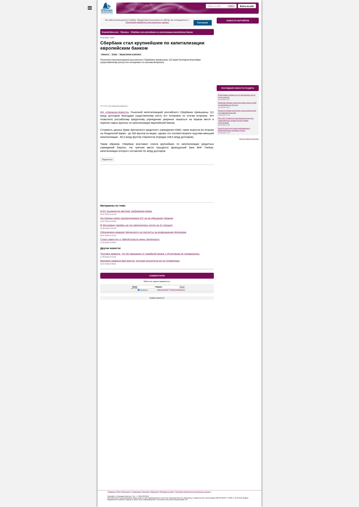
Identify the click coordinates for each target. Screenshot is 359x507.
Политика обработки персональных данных (192, 492)
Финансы (105, 54)
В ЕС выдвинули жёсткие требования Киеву (126, 211)
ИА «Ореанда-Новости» (118, 106)
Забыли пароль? (163, 290)
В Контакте (125, 492)
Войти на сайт (247, 6)
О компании (136, 492)
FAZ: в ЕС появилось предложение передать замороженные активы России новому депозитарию (236, 120)
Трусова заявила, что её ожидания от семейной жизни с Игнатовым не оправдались (150, 253)
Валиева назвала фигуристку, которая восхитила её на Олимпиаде (140, 260)
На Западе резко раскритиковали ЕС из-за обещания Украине (136, 218)
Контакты (146, 492)
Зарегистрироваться (177, 290)
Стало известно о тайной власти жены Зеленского (130, 239)
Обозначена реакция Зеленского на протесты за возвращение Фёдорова (143, 232)
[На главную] (106, 8)
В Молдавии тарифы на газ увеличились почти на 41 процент (136, 225)
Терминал (111, 492)
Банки (114, 54)
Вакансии (155, 492)
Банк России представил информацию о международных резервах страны (234, 129)
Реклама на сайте (167, 492)
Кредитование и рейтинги (130, 54)
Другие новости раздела (249, 139)
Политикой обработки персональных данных (147, 22)
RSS (118, 492)
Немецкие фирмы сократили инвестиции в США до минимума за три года (237, 104)
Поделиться (107, 159)
